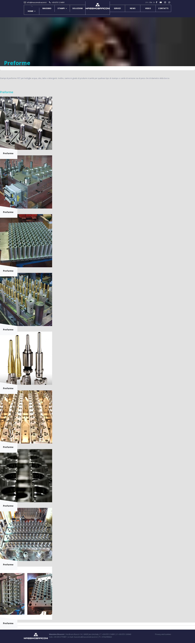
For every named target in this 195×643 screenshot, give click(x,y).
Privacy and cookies (163, 634)
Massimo (46, 8)
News (132, 8)
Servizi (117, 8)
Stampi (61, 8)
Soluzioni (77, 8)
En (154, 2)
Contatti (163, 8)
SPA (146, 2)
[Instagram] (165, 2)
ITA (151, 2)
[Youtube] (161, 2)
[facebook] (157, 2)
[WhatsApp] (169, 2)
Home (30, 11)
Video (148, 8)
